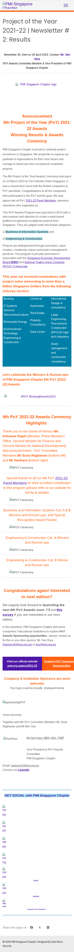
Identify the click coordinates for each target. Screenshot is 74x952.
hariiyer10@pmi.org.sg (17, 644)
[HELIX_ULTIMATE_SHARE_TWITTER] (40, 928)
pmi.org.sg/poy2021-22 (22, 665)
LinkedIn (23, 769)
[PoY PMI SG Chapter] (37, 91)
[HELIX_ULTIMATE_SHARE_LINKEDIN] (48, 928)
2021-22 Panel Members (41, 200)
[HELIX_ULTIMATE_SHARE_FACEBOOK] (31, 928)
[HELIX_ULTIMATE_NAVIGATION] (66, 5)
